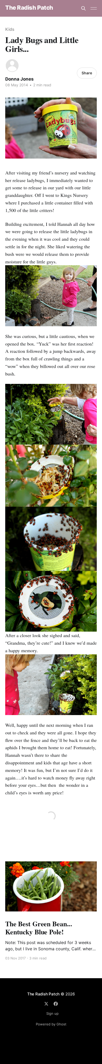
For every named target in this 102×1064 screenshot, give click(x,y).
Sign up (52, 1013)
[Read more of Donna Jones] (12, 65)
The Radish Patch (29, 7)
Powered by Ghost (51, 1024)
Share (87, 73)
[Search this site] (83, 8)
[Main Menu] (94, 8)
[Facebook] (56, 1004)
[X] (46, 1004)
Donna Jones (19, 79)
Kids (9, 29)
